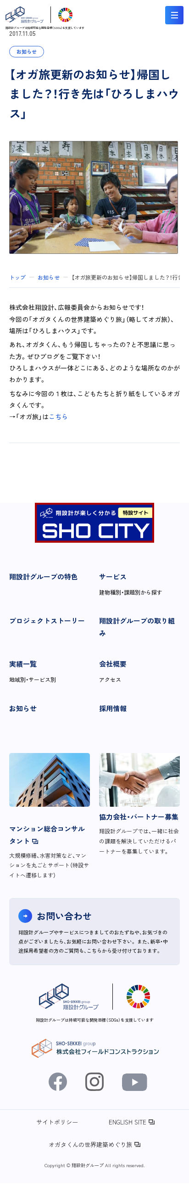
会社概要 (113, 664)
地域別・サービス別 (32, 679)
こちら (58, 416)
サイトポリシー (57, 1122)
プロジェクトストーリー (47, 620)
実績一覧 (23, 664)
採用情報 (113, 708)
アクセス (110, 679)
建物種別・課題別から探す (130, 592)
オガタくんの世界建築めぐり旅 (90, 1144)
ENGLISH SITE (127, 1122)
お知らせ (23, 708)
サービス (113, 576)
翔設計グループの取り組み (137, 627)
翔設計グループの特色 (43, 576)
